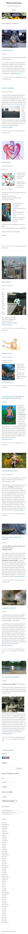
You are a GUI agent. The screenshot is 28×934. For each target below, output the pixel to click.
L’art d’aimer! (6, 162)
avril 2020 (4, 847)
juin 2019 (4, 858)
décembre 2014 (5, 922)
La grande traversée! (9, 608)
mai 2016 (4, 899)
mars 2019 (4, 861)
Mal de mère (14, 650)
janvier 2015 (4, 920)
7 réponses (4, 54)
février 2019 (4, 863)
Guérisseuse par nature (21, 77)
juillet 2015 (4, 910)
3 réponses (4, 542)
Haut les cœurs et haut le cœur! (9, 812)
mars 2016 (4, 901)
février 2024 (4, 822)
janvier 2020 (4, 853)
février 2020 (4, 851)
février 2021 (4, 837)
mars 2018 (4, 872)
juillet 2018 (4, 869)
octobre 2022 (5, 828)
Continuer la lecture (16, 73)
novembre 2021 (5, 833)
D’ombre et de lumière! (7, 810)
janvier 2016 (4, 902)
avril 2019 (4, 860)
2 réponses (4, 402)
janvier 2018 (4, 874)
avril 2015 (4, 915)
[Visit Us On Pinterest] (8, 758)
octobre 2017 (5, 879)
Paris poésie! (6, 282)
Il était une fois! (7, 353)
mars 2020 (4, 849)
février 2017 (4, 890)
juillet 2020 (4, 842)
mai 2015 (4, 913)
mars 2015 (4, 917)
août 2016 (4, 895)
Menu (14, 9)
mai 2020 (4, 845)
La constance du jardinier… (11, 677)
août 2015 (4, 908)
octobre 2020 (5, 840)
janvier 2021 (4, 838)
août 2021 (4, 835)
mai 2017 (4, 885)
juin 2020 (4, 844)
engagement (15, 739)
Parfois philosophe (20, 130)
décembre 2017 (5, 876)
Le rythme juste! (7, 50)
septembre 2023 (5, 824)
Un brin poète (19, 246)
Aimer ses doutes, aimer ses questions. (11, 538)
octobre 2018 (5, 867)
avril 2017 (4, 886)
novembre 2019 (5, 854)
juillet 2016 (4, 897)
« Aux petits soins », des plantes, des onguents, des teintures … (13, 397)
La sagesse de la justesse (7, 813)
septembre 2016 (5, 894)
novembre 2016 (5, 892)
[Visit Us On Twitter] (5, 758)
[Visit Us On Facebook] (3, 758)
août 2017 (4, 881)
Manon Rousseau (14, 3)
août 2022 (4, 829)
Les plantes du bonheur (10, 471)
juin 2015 (4, 911)
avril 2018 (4, 870)
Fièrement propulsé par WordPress (9, 931)
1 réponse (4, 680)
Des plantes (18, 442)
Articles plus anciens (8, 750)
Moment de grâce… (8, 88)
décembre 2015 (5, 904)
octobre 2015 (5, 906)
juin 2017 (4, 883)
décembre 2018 (5, 865)
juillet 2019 (4, 856)
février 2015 (4, 918)
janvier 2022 (4, 831)
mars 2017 (4, 888)
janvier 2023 (4, 826)
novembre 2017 (5, 878)
